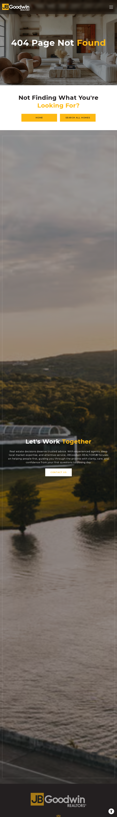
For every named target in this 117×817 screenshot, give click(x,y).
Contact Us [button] (58, 472)
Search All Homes (77, 117)
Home (39, 117)
